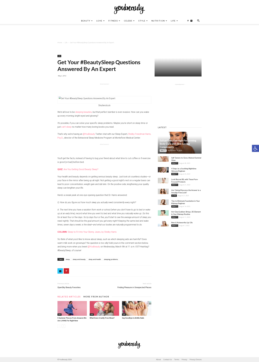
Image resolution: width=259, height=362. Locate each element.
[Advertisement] (129, 33)
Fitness (113, 21)
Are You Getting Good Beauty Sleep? (77, 169)
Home (59, 42)
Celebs (128, 21)
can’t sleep (66, 127)
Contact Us (167, 359)
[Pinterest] (188, 21)
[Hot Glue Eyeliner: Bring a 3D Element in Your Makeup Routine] (163, 213)
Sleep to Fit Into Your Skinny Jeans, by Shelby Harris (87, 232)
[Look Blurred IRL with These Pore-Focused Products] (163, 180)
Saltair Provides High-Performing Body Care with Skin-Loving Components (178, 143)
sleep (68, 259)
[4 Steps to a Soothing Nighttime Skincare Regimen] (163, 170)
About (158, 359)
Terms (176, 359)
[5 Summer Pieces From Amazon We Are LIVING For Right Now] (72, 308)
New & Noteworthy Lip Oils (182, 222)
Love (99, 21)
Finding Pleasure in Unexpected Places (134, 287)
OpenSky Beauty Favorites (69, 287)
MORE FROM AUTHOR (96, 296)
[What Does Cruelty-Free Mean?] (104, 308)
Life (173, 21)
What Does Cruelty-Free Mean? (102, 318)
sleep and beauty (79, 259)
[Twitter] (192, 21)
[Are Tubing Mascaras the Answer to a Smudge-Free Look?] (163, 191)
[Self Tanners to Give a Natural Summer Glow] (163, 159)
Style (141, 21)
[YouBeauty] (129, 9)
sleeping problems (111, 259)
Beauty (85, 21)
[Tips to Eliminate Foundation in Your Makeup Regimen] (163, 202)
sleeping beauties (83, 112)
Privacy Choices (196, 359)
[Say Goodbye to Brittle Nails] (136, 308)
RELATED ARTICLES (69, 296)
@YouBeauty (89, 134)
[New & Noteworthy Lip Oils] (163, 223)
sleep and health (94, 259)
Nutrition (158, 21)
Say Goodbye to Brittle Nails (133, 318)
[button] (255, 148)
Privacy (184, 359)
